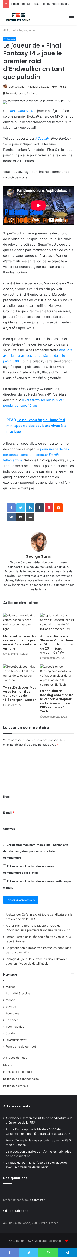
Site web (9, 828)
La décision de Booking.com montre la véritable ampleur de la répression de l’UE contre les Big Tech (56, 701)
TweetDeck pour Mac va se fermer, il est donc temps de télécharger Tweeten (20, 693)
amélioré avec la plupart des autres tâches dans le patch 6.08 (38, 355)
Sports (10, 1033)
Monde (10, 1000)
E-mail (8, 812)
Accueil (11, 30)
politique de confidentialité (21, 1078)
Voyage (11, 1006)
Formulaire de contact (21, 1046)
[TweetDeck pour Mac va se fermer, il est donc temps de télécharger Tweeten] (20, 673)
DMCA (7, 1064)
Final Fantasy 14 (20, 111)
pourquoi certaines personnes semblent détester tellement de (36, 454)
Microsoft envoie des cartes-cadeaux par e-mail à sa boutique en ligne (19, 642)
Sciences (12, 1020)
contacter (38, 1199)
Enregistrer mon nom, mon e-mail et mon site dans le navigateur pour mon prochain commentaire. (35, 851)
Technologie (27, 30)
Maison (11, 986)
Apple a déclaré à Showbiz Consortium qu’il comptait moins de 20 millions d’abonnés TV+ (56, 644)
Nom (7, 796)
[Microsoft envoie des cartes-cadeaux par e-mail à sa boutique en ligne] (20, 622)
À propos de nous (15, 1057)
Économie (12, 1013)
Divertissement (16, 1040)
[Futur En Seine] (17, 16)
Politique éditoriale (15, 1086)
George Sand (16, 86)
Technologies (15, 1026)
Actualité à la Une (18, 993)
